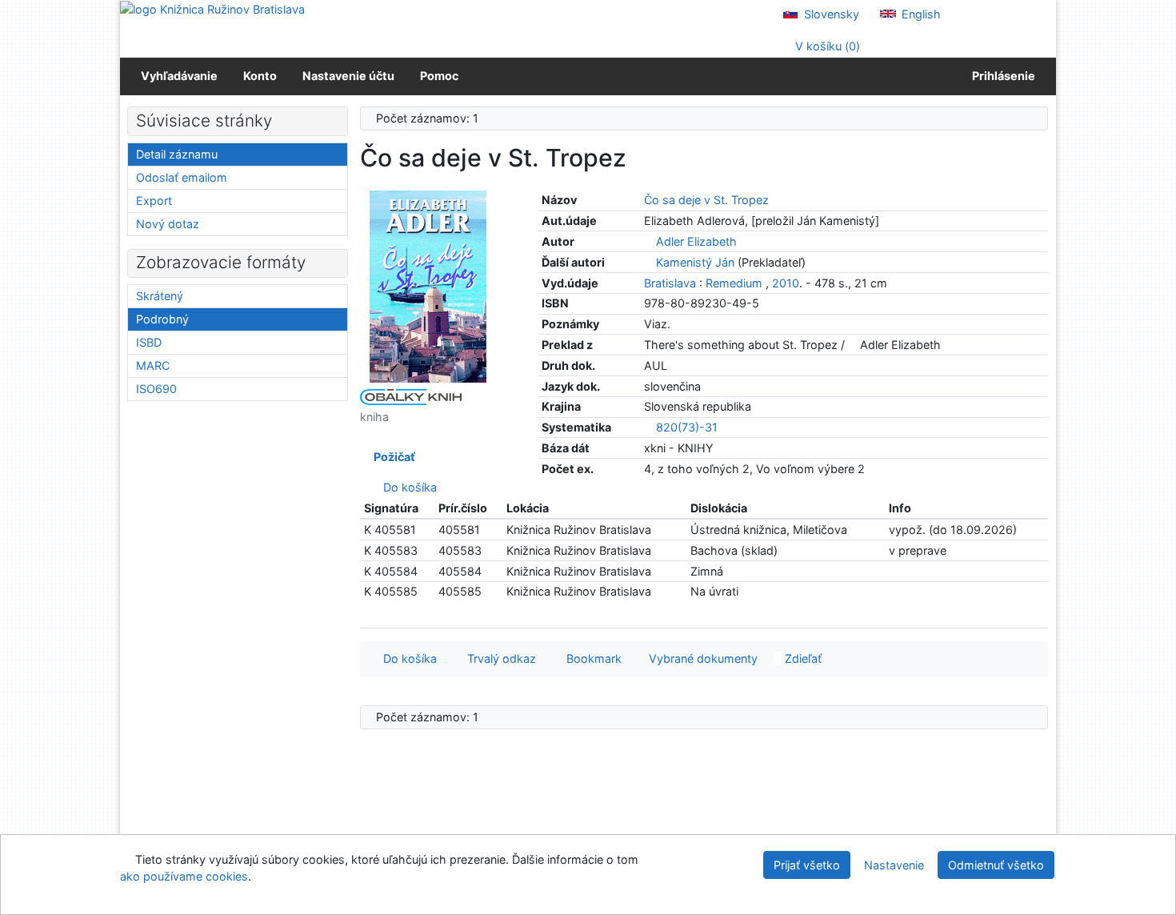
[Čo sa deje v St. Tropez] (428, 285)
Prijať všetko (807, 865)
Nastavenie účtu (348, 75)
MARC (153, 365)
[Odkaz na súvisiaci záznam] (648, 241)
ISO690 (156, 388)
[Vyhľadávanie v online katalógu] (212, 8)
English (919, 14)
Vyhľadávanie (179, 75)
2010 (785, 283)
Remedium (734, 283)
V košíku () (826, 46)
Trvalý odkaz (498, 658)
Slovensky (830, 14)
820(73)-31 (687, 427)
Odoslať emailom (181, 177)
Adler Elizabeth (696, 241)
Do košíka (407, 487)
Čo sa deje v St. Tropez (706, 200)
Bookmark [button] (591, 658)
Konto (260, 75)
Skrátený (159, 296)
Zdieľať (802, 658)
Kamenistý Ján (695, 262)
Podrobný (162, 319)
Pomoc (439, 75)
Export (154, 200)
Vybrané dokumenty (702, 658)
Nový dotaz (167, 224)
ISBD (149, 342)
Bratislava (670, 283)
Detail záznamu (177, 154)
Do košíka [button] (407, 658)
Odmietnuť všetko (996, 865)
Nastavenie (894, 865)
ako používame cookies (184, 876)
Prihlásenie (1001, 75)
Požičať (392, 457)
